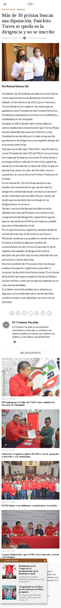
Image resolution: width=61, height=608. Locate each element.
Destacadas (8, 9)
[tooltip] (11, 313)
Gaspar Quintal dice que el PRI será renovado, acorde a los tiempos (30, 555)
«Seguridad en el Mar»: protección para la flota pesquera (31, 589)
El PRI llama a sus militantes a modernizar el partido (29, 505)
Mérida (21, 9)
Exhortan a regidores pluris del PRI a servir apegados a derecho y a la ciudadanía (30, 455)
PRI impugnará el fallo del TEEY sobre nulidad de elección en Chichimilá (28, 403)
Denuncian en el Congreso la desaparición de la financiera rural (28, 570)
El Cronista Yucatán (36, 38)
